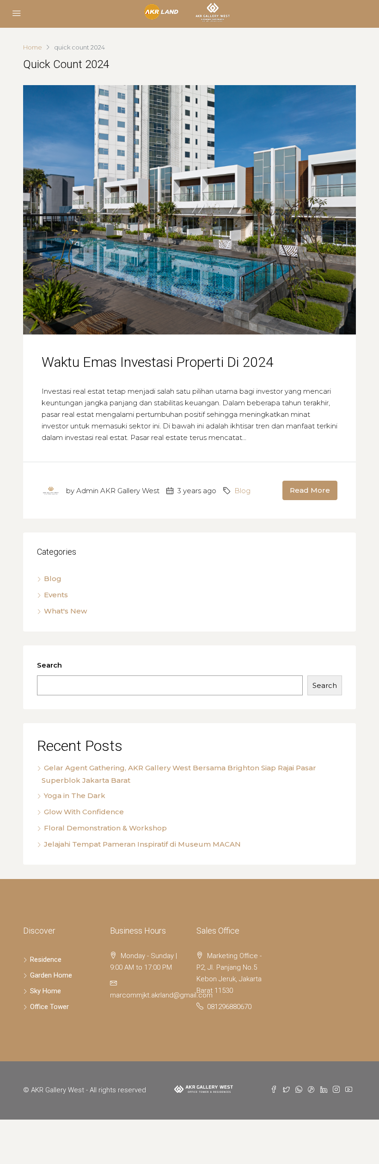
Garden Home (51, 975)
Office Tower (49, 1007)
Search (49, 665)
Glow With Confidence (84, 811)
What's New (65, 611)
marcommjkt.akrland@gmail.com (161, 995)
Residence (45, 959)
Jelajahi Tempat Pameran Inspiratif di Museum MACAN (142, 844)
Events (56, 594)
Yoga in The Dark (74, 795)
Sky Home (45, 991)
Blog (242, 490)
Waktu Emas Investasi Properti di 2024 (158, 362)
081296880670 (229, 1007)
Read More (310, 490)
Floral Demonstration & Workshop (105, 827)
